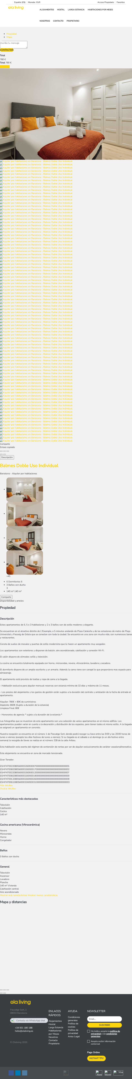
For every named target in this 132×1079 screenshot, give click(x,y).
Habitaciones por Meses (100, 9)
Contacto (58, 21)
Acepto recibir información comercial (103, 1042)
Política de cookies (73, 1025)
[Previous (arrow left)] (1, 454)
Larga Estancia (76, 9)
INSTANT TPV (96, 1058)
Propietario (73, 21)
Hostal (61, 9)
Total (2, 55)
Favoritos (121, 2)
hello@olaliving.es (24, 1031)
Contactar (6, 49)
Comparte (6, 597)
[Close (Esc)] (1, 451)
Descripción (7, 457)
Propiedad (11, 33)
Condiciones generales (74, 1019)
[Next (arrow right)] (4, 454)
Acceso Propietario (106, 2)
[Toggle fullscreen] (4, 451)
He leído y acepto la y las (105, 1034)
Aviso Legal (74, 1036)
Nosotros (45, 21)
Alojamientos (47, 9)
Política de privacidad (73, 1031)
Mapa (9, 37)
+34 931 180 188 (23, 1027)
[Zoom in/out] (7, 451)
